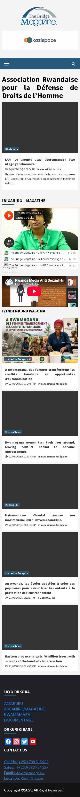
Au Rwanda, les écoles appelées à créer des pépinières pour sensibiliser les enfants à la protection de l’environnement (40, 588)
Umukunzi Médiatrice (49, 169)
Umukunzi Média (10, 272)
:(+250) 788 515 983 (26, 761)
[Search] (73, 64)
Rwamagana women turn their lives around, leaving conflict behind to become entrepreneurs (40, 447)
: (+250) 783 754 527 (26, 767)
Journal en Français (16, 359)
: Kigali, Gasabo (23, 778)
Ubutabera (11, 149)
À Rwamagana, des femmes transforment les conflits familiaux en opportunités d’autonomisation (40, 374)
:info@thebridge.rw (24, 773)
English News (13, 431)
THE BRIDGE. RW (45, 597)
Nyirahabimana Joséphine (52, 383)
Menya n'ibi (11, 504)
